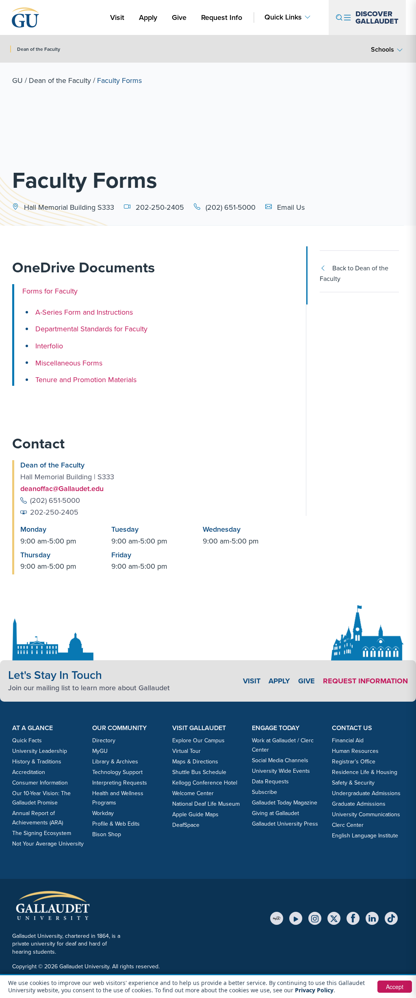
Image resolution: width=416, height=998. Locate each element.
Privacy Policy (314, 990)
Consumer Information (40, 782)
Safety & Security (353, 782)
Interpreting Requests (119, 782)
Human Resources (355, 751)
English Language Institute (365, 835)
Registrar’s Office (353, 761)
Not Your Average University (48, 843)
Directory (103, 740)
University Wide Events (281, 771)
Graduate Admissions (359, 804)
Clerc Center (348, 825)
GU (17, 80)
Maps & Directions (195, 761)
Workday (103, 813)
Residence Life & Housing (364, 772)
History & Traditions (36, 761)
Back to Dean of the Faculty (354, 273)
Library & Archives (115, 761)
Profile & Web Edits (116, 824)
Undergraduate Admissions (366, 793)
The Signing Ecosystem (41, 833)
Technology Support (117, 772)
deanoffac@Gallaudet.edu (62, 488)
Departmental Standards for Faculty (91, 329)
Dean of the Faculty (60, 80)
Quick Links (283, 17)
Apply (149, 17)
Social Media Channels (280, 760)
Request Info (221, 17)
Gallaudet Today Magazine (284, 802)
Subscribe (264, 792)
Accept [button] (394, 987)
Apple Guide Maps (195, 814)
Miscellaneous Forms (68, 362)
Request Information (365, 681)
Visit (117, 17)
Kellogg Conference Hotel (204, 782)
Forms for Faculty (50, 291)
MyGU (100, 751)
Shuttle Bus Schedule (199, 772)
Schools (382, 49)
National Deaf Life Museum (206, 804)
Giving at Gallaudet (275, 813)
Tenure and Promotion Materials (85, 379)
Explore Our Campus (198, 740)
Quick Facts (27, 740)
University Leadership (39, 751)
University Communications (366, 814)
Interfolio (49, 346)
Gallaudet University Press (285, 824)
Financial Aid (348, 740)
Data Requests (270, 781)
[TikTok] (391, 918)
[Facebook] (353, 918)
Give (179, 17)
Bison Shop (106, 834)
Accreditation (28, 772)
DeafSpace (185, 825)
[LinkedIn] (372, 918)
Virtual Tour (186, 751)
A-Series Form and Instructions (84, 312)
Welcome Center (193, 793)
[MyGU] (276, 918)
